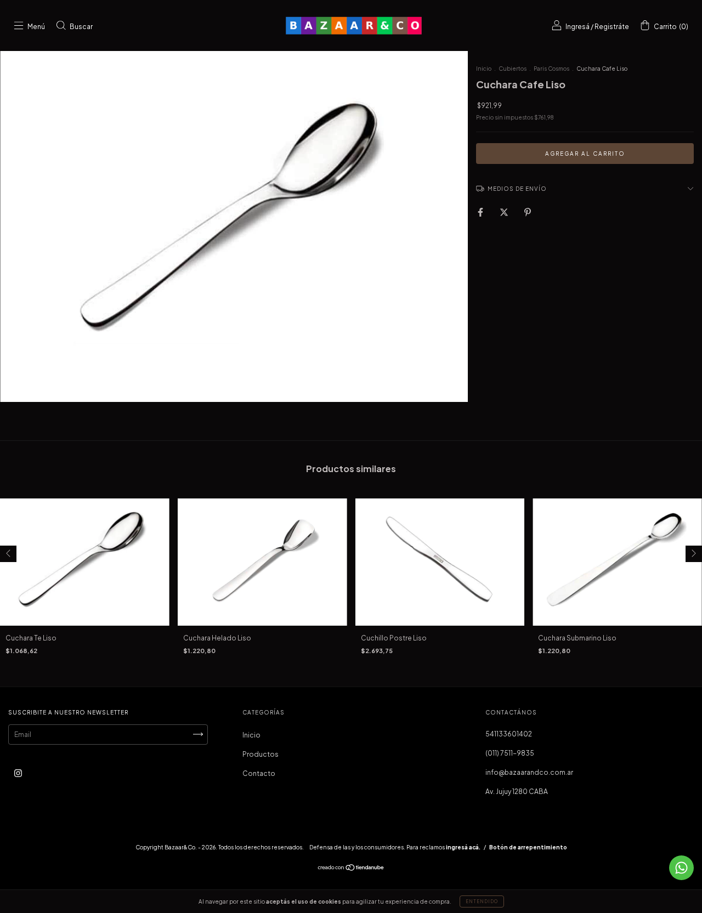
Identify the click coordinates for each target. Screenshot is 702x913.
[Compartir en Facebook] (481, 212)
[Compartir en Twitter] (504, 212)
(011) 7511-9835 (509, 753)
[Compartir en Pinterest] (527, 212)
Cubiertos (512, 68)
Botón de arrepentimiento (528, 847)
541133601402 (508, 734)
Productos (260, 754)
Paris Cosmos (551, 68)
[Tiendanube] (351, 869)
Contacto (258, 773)
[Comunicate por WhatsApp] (681, 867)
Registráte (612, 26)
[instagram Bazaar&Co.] (18, 773)
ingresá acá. (463, 847)
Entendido (482, 901)
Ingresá (577, 26)
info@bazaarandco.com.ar (529, 772)
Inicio (483, 68)
